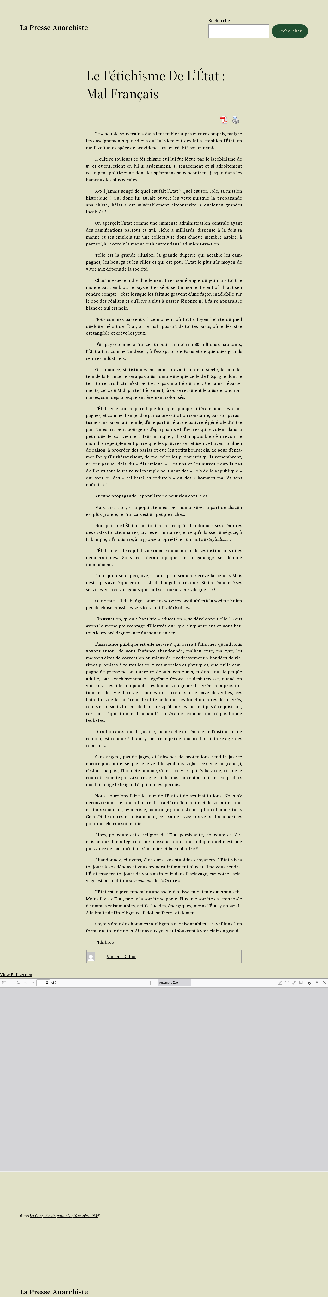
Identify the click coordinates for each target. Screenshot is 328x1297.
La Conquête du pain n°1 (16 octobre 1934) (65, 1215)
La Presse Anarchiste (54, 27)
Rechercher (220, 21)
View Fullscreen (16, 975)
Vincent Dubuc (121, 957)
